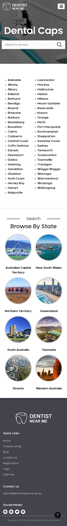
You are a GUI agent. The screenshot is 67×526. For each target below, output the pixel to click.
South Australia (18, 350)
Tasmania (49, 350)
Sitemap (8, 474)
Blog (6, 452)
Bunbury (14, 117)
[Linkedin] (23, 512)
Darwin (13, 150)
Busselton (15, 127)
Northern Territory (18, 311)
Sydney (42, 145)
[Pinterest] (11, 512)
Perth (41, 122)
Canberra (15, 136)
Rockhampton (47, 131)
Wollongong (46, 188)
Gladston (14, 174)
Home (7, 441)
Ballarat (13, 94)
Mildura (42, 99)
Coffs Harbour (18, 145)
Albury (12, 89)
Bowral (13, 108)
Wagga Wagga (48, 169)
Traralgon (44, 164)
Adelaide (14, 80)
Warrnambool (47, 178)
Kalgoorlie (15, 192)
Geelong (14, 164)
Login (6, 469)
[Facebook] (5, 512)
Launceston (45, 80)
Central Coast (18, 141)
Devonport (16, 155)
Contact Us (10, 457)
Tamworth (45, 150)
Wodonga (44, 183)
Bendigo (14, 103)
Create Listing (12, 446)
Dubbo (13, 160)
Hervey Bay (16, 183)
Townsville (44, 160)
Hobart (13, 188)
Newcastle (45, 108)
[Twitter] (17, 512)
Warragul (44, 174)
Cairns (12, 131)
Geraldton (15, 169)
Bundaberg (16, 122)
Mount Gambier (48, 103)
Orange (43, 117)
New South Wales (49, 268)
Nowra (42, 113)
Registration (11, 463)
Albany (13, 84)
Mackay (43, 84)
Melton (42, 94)
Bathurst (14, 99)
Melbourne (45, 89)
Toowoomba (46, 155)
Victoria (18, 388)
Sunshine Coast (48, 141)
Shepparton (46, 136)
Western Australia (49, 388)
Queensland (48, 311)
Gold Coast (16, 178)
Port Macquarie (49, 127)
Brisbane (14, 113)
